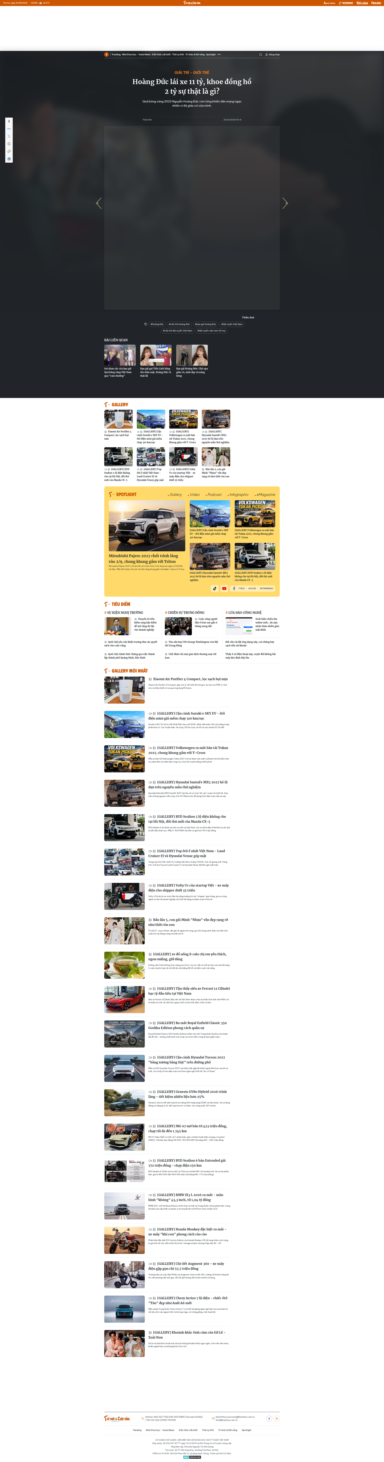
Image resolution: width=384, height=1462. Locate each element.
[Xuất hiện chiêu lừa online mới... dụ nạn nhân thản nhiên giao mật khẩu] (238, 626)
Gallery (176, 494)
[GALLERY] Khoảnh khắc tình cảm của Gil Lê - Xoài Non (187, 1335)
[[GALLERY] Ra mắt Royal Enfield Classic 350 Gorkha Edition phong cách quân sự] (124, 1034)
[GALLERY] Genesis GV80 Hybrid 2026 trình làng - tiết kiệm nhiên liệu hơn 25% (187, 1094)
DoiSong (362, 3)
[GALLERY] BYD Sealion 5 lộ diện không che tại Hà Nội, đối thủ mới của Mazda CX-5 (117, 474)
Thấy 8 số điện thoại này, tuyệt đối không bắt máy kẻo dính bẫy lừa (250, 656)
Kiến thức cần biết (161, 54)
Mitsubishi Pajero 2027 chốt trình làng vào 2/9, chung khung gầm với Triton (143, 559)
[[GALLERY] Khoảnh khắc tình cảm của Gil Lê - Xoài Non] (124, 1343)
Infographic (239, 494)
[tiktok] (215, 588)
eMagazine (266, 494)
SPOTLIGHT (126, 494)
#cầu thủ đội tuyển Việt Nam (177, 330)
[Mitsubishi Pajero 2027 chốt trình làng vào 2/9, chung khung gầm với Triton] (147, 525)
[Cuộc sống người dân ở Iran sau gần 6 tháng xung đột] (178, 626)
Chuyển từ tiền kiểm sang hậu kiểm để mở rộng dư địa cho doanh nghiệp (145, 624)
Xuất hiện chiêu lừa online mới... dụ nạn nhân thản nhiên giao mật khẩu (267, 624)
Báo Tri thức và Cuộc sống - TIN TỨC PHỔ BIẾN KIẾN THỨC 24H (192, 3)
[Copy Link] (9, 151)
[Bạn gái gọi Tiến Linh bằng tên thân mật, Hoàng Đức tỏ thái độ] (156, 355)
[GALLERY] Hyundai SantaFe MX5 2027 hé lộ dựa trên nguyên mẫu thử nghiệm (215, 437)
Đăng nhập (274, 54)
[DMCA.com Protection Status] (192, 1457)
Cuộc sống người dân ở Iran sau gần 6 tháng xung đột (206, 623)
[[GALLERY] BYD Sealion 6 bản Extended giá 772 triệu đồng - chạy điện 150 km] (124, 1171)
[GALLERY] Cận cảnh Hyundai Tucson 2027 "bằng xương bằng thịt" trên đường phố (186, 1059)
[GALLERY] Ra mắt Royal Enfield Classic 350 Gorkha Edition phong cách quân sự (187, 1025)
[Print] (9, 144)
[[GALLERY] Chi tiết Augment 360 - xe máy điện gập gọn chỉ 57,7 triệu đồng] (124, 1274)
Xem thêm (219, 54)
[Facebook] (9, 121)
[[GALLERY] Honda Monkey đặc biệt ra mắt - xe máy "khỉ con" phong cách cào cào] (124, 1240)
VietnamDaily (266, 588)
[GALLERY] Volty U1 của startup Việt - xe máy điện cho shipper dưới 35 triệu (182, 474)
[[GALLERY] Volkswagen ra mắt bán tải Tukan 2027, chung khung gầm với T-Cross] (183, 419)
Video (195, 494)
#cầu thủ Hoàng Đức (179, 324)
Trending (116, 54)
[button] (285, 203)
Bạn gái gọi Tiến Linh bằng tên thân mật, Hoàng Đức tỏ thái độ (155, 372)
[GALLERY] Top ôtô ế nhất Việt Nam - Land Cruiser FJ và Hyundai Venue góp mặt (150, 474)
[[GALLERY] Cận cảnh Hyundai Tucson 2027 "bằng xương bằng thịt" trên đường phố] (124, 1068)
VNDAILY (346, 3)
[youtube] (224, 588)
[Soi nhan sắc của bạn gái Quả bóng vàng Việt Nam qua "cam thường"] (120, 355)
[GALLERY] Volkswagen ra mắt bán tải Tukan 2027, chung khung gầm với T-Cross (182, 437)
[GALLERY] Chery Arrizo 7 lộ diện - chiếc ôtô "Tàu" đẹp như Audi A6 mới (187, 1300)
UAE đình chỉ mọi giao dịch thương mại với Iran (190, 656)
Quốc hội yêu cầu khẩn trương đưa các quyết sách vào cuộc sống (130, 644)
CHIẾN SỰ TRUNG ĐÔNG (185, 613)
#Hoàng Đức (157, 324)
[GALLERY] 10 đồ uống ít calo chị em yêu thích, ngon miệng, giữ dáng (187, 956)
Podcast (215, 494)
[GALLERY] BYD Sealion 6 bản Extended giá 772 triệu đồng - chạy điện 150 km (187, 1163)
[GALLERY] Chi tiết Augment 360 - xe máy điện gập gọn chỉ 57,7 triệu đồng (186, 1266)
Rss (277, 1419)
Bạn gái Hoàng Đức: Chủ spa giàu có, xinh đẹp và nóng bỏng (192, 372)
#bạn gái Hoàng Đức (205, 324)
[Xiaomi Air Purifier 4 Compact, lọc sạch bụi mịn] (118, 419)
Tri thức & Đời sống (195, 54)
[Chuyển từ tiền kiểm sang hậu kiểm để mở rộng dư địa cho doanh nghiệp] (117, 626)
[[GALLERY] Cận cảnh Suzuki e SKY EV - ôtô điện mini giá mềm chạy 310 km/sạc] (151, 419)
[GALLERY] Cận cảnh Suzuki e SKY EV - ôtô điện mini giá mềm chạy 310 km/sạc (150, 437)
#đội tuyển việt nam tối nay (211, 330)
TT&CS (241, 588)
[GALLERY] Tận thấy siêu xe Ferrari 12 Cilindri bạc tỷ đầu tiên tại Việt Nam (189, 991)
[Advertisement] (192, 29)
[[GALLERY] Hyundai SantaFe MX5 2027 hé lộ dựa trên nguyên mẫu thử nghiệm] (216, 419)
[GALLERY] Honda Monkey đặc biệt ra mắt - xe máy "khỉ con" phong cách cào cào (187, 1231)
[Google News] (9, 159)
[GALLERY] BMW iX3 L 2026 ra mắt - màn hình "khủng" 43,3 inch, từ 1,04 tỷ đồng (185, 1197)
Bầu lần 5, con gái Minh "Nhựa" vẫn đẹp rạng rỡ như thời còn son (215, 473)
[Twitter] (9, 136)
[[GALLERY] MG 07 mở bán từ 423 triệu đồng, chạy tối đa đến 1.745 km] (124, 1137)
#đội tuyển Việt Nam (232, 324)
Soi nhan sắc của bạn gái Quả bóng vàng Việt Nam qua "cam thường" (118, 372)
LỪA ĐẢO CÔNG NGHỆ (245, 613)
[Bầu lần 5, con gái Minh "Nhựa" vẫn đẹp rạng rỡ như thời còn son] (216, 456)
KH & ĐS (252, 588)
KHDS (330, 3)
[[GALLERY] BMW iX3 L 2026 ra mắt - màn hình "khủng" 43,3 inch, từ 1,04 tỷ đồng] (124, 1205)
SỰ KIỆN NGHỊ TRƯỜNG (124, 613)
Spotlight (211, 54)
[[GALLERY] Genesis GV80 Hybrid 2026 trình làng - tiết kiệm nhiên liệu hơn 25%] (124, 1102)
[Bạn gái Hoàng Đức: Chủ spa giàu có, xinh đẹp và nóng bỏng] (192, 355)
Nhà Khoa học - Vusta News (136, 54)
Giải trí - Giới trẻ (192, 72)
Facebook (269, 1419)
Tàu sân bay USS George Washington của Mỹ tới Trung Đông (191, 644)
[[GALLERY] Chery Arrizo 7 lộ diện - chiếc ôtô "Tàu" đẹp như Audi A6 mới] (124, 1309)
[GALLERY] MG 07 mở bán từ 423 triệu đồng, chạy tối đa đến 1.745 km (187, 1128)
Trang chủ (106, 54)
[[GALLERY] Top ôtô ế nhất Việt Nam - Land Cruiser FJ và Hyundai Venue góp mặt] (151, 456)
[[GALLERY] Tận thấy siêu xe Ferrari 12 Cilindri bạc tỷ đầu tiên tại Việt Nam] (124, 999)
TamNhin (376, 3)
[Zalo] (9, 129)
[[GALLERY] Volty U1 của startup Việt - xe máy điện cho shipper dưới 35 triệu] (183, 456)
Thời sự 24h (178, 54)
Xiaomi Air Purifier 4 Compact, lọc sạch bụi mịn (117, 435)
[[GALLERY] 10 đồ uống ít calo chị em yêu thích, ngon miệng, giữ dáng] (124, 965)
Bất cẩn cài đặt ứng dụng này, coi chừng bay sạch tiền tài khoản (249, 644)
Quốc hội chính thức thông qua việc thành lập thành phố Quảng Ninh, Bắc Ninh (129, 656)
